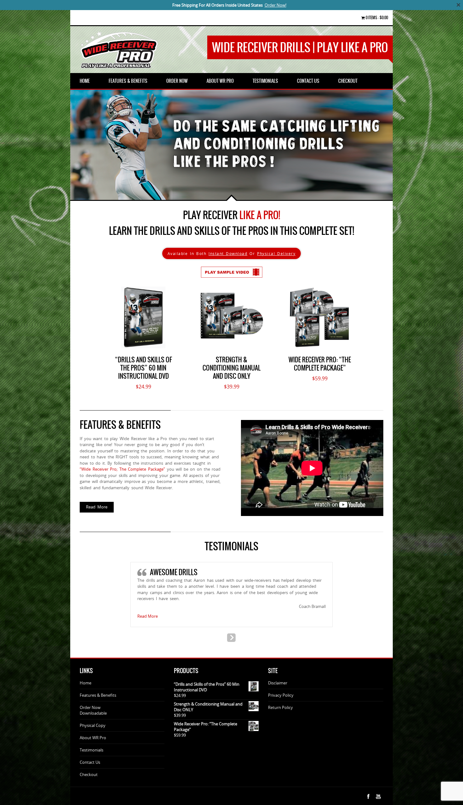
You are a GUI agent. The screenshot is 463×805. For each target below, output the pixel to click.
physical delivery (276, 253)
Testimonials (91, 750)
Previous (79, 190)
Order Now (90, 707)
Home (85, 683)
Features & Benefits (98, 695)
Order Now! (275, 5)
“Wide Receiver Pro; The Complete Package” (122, 469)
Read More (96, 507)
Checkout (89, 774)
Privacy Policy (281, 695)
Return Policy (280, 707)
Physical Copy (93, 725)
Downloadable (93, 713)
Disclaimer (277, 683)
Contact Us (90, 762)
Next (98, 190)
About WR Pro (93, 737)
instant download (228, 253)
